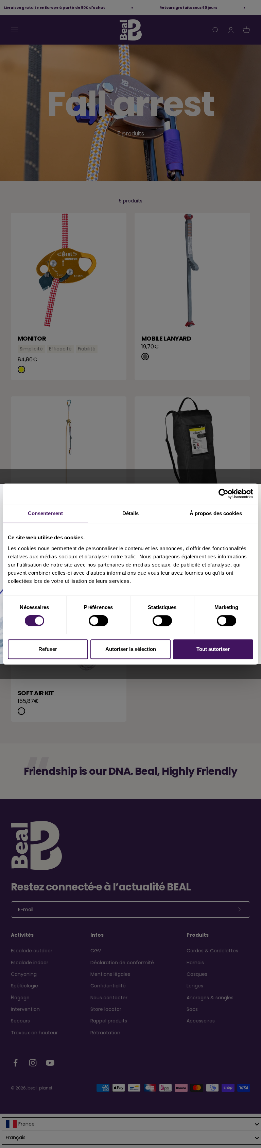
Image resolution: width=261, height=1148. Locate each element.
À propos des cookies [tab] (216, 513)
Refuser (47, 649)
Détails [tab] (130, 513)
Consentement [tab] (45, 513)
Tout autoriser (213, 649)
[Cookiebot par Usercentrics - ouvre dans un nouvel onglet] (223, 494)
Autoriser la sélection (130, 649)
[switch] (98, 620)
